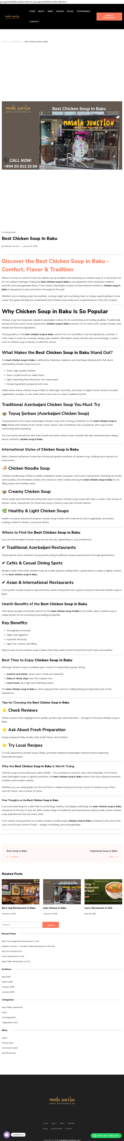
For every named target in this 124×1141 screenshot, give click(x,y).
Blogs (70, 11)
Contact (34, 21)
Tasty (4, 1012)
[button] (106, 1135)
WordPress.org (8, 1053)
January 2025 (8, 992)
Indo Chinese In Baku (54, 908)
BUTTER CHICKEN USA (12, 951)
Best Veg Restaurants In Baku (18, 908)
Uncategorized (9, 232)
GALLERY (60, 11)
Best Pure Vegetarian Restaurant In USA (20, 941)
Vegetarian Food (9, 1022)
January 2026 (8, 986)
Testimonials (83, 11)
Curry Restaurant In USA (98, 908)
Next (111, 856)
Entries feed (7, 1043)
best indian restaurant (12, 1007)
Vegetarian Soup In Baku (103, 851)
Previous (14, 856)
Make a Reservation (109, 16)
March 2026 (7, 982)
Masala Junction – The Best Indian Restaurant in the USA (28, 946)
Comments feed (9, 1048)
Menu (50, 11)
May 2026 (6, 976)
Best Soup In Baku (17, 851)
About (41, 11)
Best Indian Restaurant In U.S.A (16, 961)
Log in (4, 1037)
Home (32, 11)
